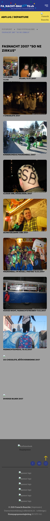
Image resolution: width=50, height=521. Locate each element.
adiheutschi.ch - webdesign (34, 511)
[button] (46, 5)
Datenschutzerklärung (13, 511)
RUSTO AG (37, 514)
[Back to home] (18, 5)
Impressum (36, 507)
